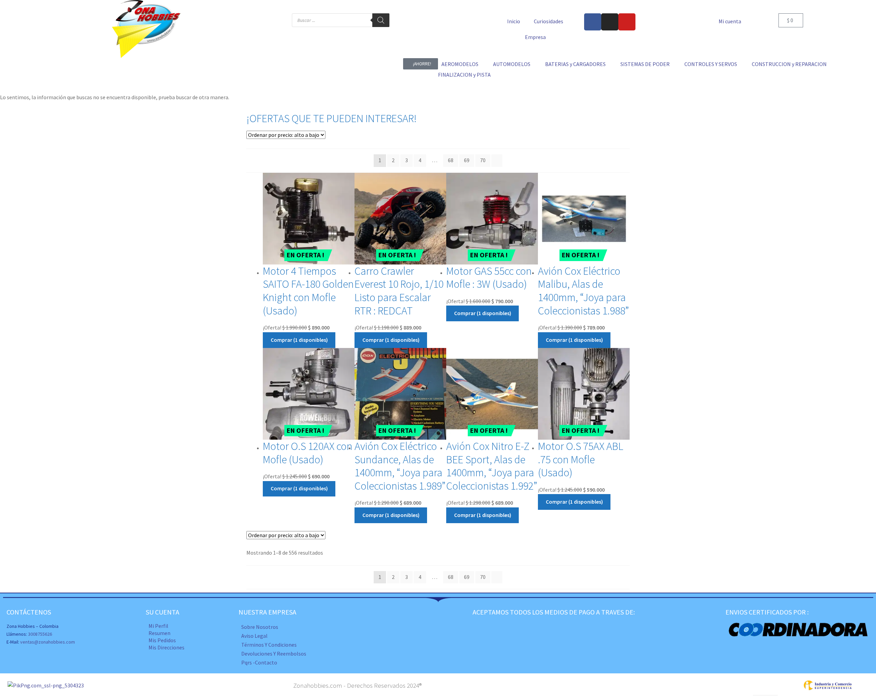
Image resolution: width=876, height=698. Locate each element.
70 (483, 160)
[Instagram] (609, 21)
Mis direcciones (166, 647)
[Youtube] (626, 21)
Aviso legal (254, 635)
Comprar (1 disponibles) (299, 339)
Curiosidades (548, 21)
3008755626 (40, 634)
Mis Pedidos (162, 640)
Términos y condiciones (269, 644)
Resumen (159, 633)
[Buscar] (380, 20)
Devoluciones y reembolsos (273, 653)
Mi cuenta (730, 21)
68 (450, 160)
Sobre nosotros (259, 626)
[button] (464, 64)
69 (466, 160)
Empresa (535, 37)
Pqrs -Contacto (259, 662)
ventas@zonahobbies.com (47, 642)
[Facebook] (592, 21)
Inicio (513, 21)
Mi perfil (158, 625)
